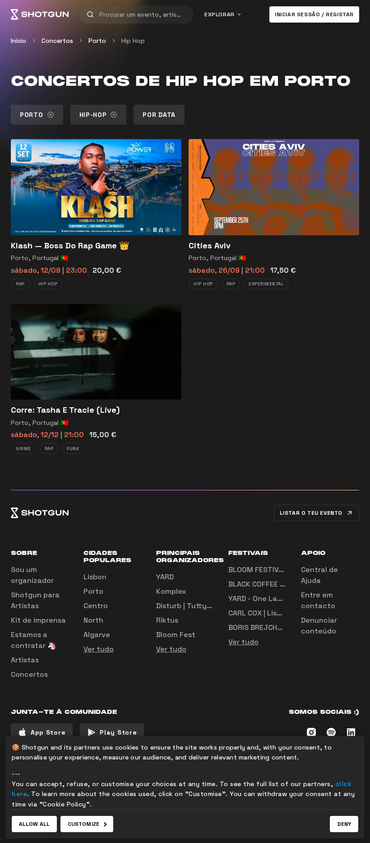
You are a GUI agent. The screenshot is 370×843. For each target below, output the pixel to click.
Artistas (25, 660)
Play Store (118, 732)
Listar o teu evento (311, 513)
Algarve (96, 634)
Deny (344, 824)
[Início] (40, 14)
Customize (83, 824)
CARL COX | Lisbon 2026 (269, 613)
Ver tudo (98, 649)
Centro (95, 605)
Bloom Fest (175, 634)
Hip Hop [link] (133, 41)
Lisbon (94, 577)
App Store (48, 732)
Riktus (167, 620)
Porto (97, 41)
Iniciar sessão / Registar (314, 14)
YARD (165, 577)
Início (18, 41)
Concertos (57, 41)
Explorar (219, 14)
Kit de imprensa (38, 620)
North (93, 620)
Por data (159, 115)
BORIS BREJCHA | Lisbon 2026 (279, 627)
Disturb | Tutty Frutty (193, 605)
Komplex (171, 591)
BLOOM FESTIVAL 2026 (267, 569)
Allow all (34, 824)
